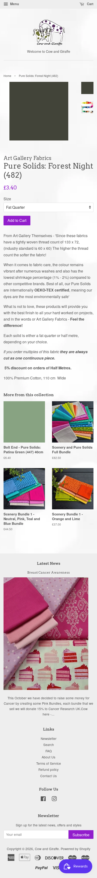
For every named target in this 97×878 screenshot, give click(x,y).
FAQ (48, 751)
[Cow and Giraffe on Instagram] (54, 799)
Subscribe (81, 834)
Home (7, 76)
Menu (14, 3)
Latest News (48, 563)
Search (48, 744)
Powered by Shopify (75, 848)
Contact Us (48, 775)
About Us (48, 757)
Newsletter (49, 738)
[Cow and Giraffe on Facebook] (43, 799)
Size (7, 198)
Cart (89, 3)
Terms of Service (48, 763)
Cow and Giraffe (47, 848)
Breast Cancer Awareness (48, 572)
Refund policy (48, 769)
